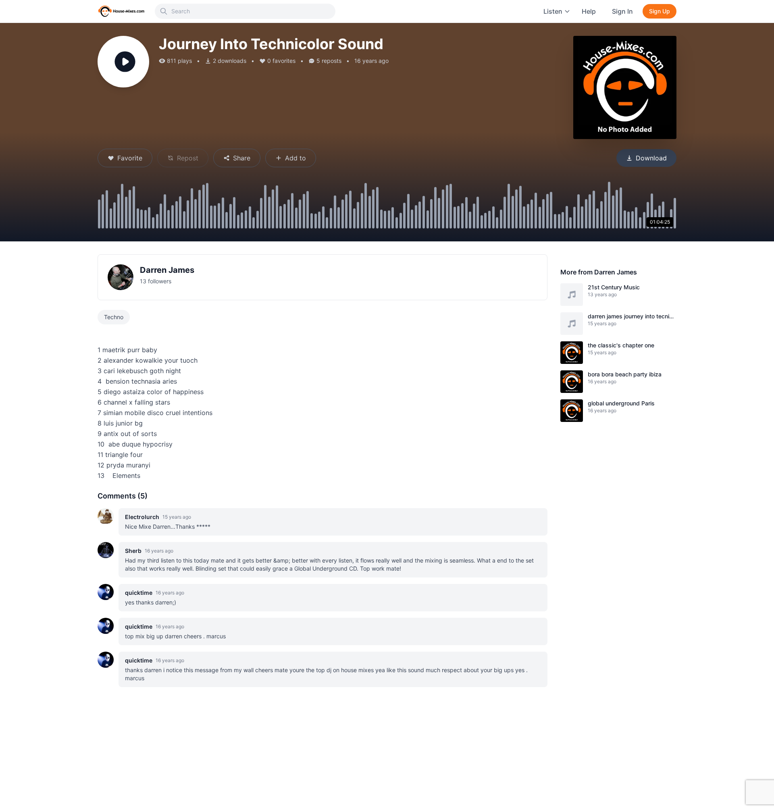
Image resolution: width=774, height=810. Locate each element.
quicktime (138, 592)
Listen (552, 11)
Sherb (133, 550)
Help (589, 11)
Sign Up (659, 11)
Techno (113, 317)
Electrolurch (142, 516)
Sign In (622, 11)
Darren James (167, 270)
